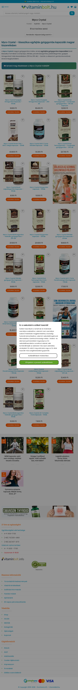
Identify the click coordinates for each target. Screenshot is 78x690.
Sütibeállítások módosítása (38, 356)
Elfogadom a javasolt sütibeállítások (39, 362)
